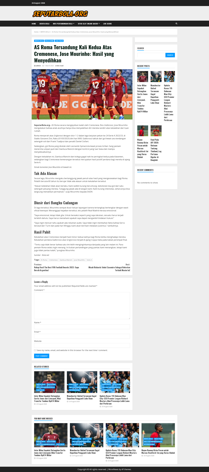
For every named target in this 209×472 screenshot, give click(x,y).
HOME (34, 23)
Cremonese (53, 260)
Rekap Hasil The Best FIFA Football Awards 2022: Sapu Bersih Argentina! (56, 267)
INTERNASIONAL (74, 390)
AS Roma (44, 260)
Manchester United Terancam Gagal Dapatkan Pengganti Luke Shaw (82, 382)
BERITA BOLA (44, 23)
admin (38, 66)
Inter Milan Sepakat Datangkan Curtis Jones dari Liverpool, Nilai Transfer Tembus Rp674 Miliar (49, 382)
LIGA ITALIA (59, 41)
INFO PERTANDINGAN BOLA (62, 23)
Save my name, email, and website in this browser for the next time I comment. (72, 350)
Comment (39, 290)
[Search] (176, 23)
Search (140, 48)
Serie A (89, 260)
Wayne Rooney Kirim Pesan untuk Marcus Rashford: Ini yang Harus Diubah (142, 148)
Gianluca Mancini (66, 260)
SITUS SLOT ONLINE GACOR (88, 23)
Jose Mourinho (79, 260)
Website (37, 341)
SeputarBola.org (42, 125)
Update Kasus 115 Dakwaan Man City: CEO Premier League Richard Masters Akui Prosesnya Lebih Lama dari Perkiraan (115, 382)
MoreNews (113, 469)
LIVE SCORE (107, 23)
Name (37, 322)
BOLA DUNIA (49, 41)
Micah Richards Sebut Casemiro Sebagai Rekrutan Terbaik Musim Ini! (109, 267)
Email (37, 331)
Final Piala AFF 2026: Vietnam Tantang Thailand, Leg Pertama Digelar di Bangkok (156, 149)
